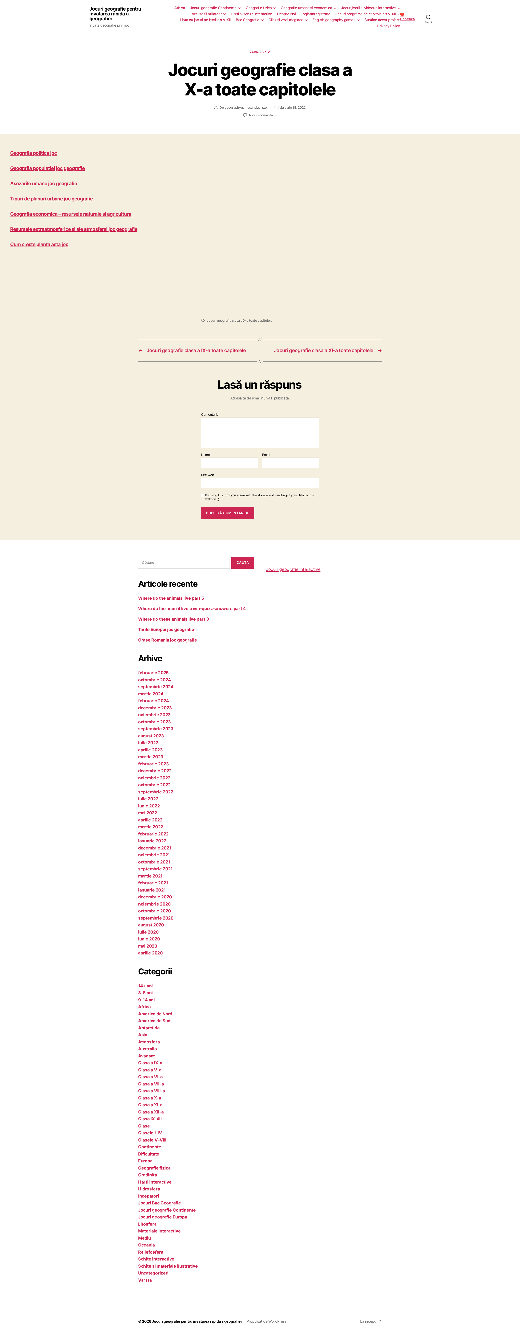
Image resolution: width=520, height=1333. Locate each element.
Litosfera (147, 1224)
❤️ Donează (407, 17)
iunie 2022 (149, 805)
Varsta (145, 1280)
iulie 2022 (148, 798)
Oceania (146, 1245)
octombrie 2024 (154, 679)
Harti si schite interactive (251, 14)
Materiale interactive (159, 1230)
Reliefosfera (150, 1252)
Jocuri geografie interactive (293, 569)
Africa (144, 1006)
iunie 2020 (149, 938)
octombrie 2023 (154, 721)
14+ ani (145, 985)
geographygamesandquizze (245, 107)
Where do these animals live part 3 (173, 619)
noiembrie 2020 (154, 904)
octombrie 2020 (154, 910)
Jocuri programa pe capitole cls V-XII (365, 14)
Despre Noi (286, 14)
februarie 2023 (153, 763)
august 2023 (151, 735)
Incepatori (148, 1196)
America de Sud (154, 1020)
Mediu (144, 1238)
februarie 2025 (153, 672)
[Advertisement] (132, 281)
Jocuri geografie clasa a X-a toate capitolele (239, 320)
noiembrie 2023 (154, 714)
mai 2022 (147, 812)
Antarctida (148, 1027)
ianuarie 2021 (152, 890)
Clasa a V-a (149, 1069)
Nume (205, 455)
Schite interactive (156, 1259)
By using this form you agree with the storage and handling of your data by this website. (259, 497)
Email (266, 455)
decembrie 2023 (155, 707)
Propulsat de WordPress (266, 1321)
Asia (142, 1034)
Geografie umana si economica (306, 8)
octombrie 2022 (154, 784)
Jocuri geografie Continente (213, 8)
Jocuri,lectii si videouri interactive (368, 8)
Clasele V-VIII (152, 1140)
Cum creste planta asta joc (39, 244)
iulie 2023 (148, 742)
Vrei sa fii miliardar (207, 14)
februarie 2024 (153, 700)
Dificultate (148, 1154)
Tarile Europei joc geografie (166, 629)
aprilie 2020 (150, 952)
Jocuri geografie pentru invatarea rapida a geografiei (115, 13)
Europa (145, 1160)
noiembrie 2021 (154, 854)
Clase (144, 1126)
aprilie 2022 (150, 819)
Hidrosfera (149, 1188)
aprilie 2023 (150, 749)
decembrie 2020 (155, 896)
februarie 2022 (153, 833)
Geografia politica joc (33, 153)
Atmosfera (149, 1041)
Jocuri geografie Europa (162, 1216)
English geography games (333, 20)
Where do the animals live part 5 (171, 598)
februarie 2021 (153, 882)
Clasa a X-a (259, 52)
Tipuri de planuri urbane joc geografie (51, 199)
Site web (207, 475)
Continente (149, 1146)
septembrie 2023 (155, 728)
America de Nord (155, 1013)
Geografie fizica (259, 8)
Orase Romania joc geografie (167, 640)
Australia (147, 1048)
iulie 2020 (148, 932)
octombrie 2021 (154, 862)
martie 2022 (150, 826)
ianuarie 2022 (152, 840)
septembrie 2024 (155, 686)
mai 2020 (147, 946)
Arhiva (179, 8)
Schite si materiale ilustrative (168, 1266)
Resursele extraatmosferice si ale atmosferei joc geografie (73, 229)
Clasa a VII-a (151, 1083)
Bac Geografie (247, 20)
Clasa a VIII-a (151, 1090)
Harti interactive (154, 1182)
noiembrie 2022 (154, 777)
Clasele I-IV (150, 1132)
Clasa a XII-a (151, 1111)
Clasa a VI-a (150, 1076)
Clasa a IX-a (150, 1062)
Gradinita (147, 1174)
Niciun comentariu (262, 115)
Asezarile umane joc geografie (43, 183)
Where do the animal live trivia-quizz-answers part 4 (192, 608)
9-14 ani (146, 999)
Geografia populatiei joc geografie (47, 168)
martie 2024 (150, 693)
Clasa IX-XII (150, 1118)
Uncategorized (153, 1273)
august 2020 (151, 924)
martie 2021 (150, 876)
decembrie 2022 (155, 770)
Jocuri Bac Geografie (159, 1202)
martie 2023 (150, 756)
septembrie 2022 (155, 791)
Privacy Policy (388, 26)
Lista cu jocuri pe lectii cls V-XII (205, 20)
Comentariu (209, 415)
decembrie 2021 (154, 847)
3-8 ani (145, 992)
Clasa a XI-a (150, 1104)
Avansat (146, 1055)
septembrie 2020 (155, 918)
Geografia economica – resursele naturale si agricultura (70, 214)
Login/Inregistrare (315, 14)
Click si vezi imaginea (286, 20)
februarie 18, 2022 (292, 107)
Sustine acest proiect (382, 20)
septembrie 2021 (155, 868)
